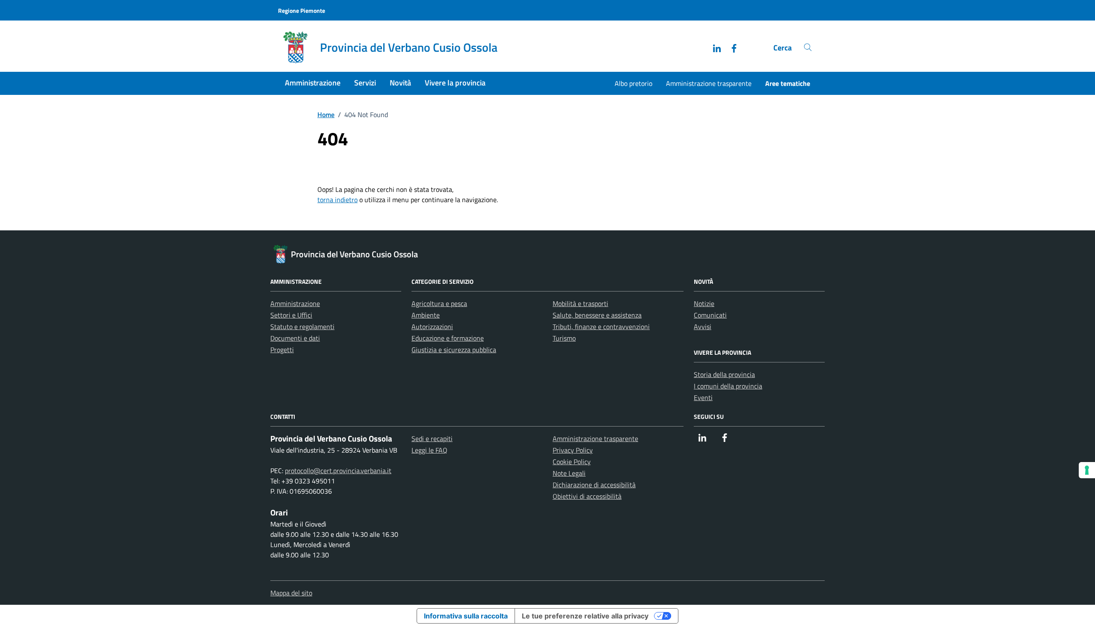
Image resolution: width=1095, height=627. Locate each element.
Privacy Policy (573, 450)
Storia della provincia (724, 374)
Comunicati (710, 315)
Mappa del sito (291, 593)
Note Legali (569, 473)
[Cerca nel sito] (808, 47)
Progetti (282, 349)
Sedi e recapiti (432, 438)
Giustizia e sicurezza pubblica (453, 349)
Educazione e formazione (447, 338)
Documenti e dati (295, 338)
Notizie (704, 303)
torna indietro (337, 199)
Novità (400, 82)
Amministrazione (312, 82)
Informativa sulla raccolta (466, 616)
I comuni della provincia (728, 386)
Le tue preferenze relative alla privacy (585, 616)
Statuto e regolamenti (302, 326)
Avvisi (702, 326)
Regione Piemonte (301, 10)
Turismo (564, 338)
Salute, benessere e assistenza (597, 315)
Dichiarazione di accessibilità (594, 485)
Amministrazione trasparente (709, 83)
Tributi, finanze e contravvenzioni (601, 326)
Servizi (365, 82)
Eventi (703, 397)
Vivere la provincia (455, 82)
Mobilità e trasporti (580, 303)
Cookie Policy (572, 461)
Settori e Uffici (291, 315)
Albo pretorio (633, 83)
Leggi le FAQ (429, 450)
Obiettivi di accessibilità (587, 496)
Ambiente (425, 315)
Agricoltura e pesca (439, 303)
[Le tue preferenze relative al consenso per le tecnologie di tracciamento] (1087, 470)
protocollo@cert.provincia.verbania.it (338, 470)
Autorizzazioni (432, 326)
